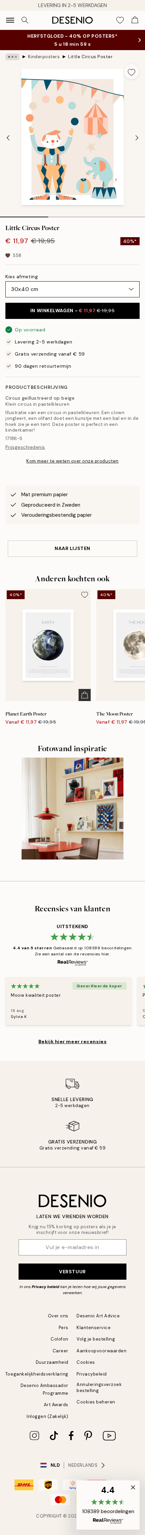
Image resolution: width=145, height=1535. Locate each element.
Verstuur (72, 1272)
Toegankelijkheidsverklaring (36, 1374)
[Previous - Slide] (8, 138)
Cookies (86, 1362)
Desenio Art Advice (98, 1316)
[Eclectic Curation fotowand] (73, 809)
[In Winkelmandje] (85, 695)
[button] (108, 1505)
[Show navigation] (10, 20)
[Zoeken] (25, 20)
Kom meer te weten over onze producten (72, 461)
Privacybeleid (92, 1374)
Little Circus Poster (90, 57)
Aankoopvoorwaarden (101, 1351)
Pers (63, 1327)
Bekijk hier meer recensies (72, 1041)
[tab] (24, 214)
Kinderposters (44, 57)
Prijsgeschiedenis (25, 447)
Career (60, 1351)
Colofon (59, 1339)
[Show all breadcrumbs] (12, 56)
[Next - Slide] (137, 138)
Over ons (58, 1316)
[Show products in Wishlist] (120, 20)
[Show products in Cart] (134, 20)
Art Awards (56, 1405)
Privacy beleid (45, 1286)
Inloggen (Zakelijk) (47, 1416)
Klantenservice (94, 1327)
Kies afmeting (21, 276)
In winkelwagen (72, 310)
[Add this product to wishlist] (131, 72)
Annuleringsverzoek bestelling (99, 1387)
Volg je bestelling (96, 1339)
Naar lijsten (72, 548)
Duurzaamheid (52, 1362)
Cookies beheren (96, 1402)
